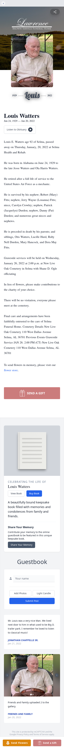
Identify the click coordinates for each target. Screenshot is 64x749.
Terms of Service (41, 734)
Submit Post (32, 600)
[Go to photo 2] (33, 694)
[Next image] (57, 675)
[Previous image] (7, 675)
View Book (16, 493)
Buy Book (34, 493)
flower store (11, 370)
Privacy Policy (23, 734)
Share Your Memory (21, 544)
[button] (32, 675)
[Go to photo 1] (31, 694)
